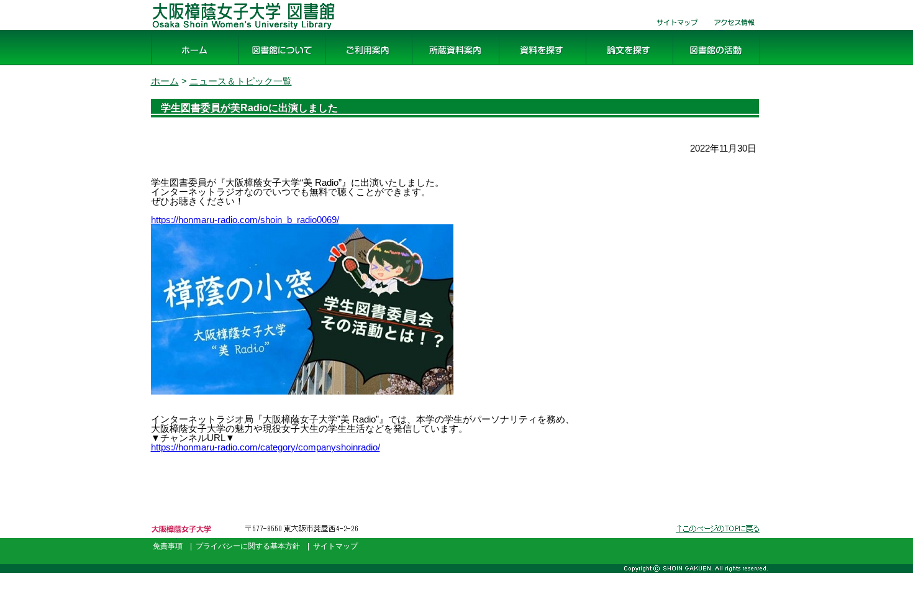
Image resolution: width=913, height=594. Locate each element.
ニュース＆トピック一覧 (240, 81)
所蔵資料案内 (441, 65)
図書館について (272, 65)
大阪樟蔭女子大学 (185, 538)
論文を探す (610, 65)
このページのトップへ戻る (718, 538)
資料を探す (523, 65)
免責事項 (168, 546)
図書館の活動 (702, 65)
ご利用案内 (350, 65)
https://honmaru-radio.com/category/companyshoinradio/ (265, 447)
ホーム (166, 65)
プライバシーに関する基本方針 (248, 546)
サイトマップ (335, 546)
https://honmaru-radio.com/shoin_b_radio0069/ (245, 219)
